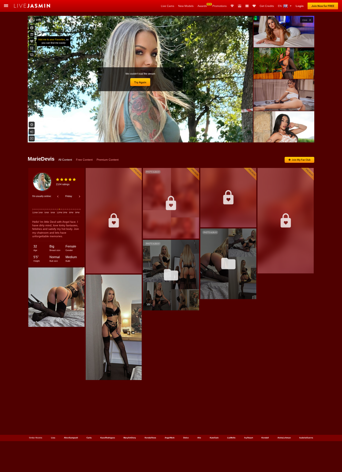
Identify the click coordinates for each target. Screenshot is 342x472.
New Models (186, 6)
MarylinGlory (130, 438)
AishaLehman (284, 438)
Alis (199, 438)
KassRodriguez (107, 438)
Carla (89, 438)
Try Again (140, 82)
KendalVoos (150, 438)
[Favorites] (254, 6)
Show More (284, 135)
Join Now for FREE (322, 6)
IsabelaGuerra (306, 438)
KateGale (214, 438)
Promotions (219, 6)
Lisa (53, 438)
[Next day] (80, 196)
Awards (202, 6)
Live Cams (167, 6)
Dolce (186, 438)
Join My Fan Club (301, 159)
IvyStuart (248, 438)
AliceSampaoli (71, 438)
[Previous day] (58, 196)
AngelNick (170, 438)
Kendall (265, 438)
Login (300, 6)
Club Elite (232, 6)
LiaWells (231, 438)
